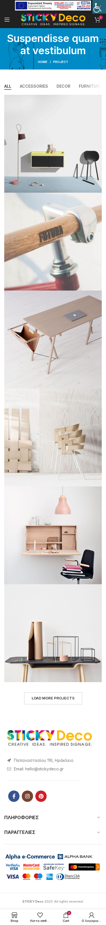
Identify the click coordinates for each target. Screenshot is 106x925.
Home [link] (42, 62)
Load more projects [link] (53, 698)
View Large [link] (97, 99)
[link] (99, 7)
